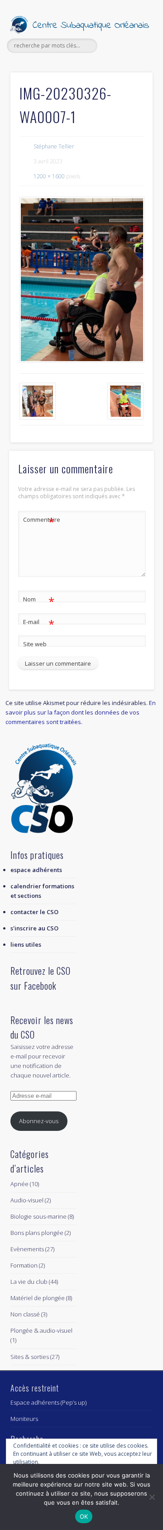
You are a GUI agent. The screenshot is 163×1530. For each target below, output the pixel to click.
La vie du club (29, 1281)
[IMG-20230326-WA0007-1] (81, 279)
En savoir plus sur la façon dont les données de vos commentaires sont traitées (80, 712)
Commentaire (39, 521)
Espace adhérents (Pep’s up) (48, 1402)
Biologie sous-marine (38, 1216)
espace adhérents (36, 870)
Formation (24, 1265)
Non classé (25, 1314)
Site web (35, 644)
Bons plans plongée (36, 1233)
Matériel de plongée (37, 1298)
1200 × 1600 (49, 176)
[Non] (151, 1496)
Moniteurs (24, 1419)
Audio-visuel (26, 1200)
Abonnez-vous (38, 1121)
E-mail (38, 623)
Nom (38, 600)
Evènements (27, 1249)
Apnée (19, 1184)
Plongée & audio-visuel (41, 1330)
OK (84, 1516)
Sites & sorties (29, 1357)
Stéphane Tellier (54, 146)
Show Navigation (131, 81)
